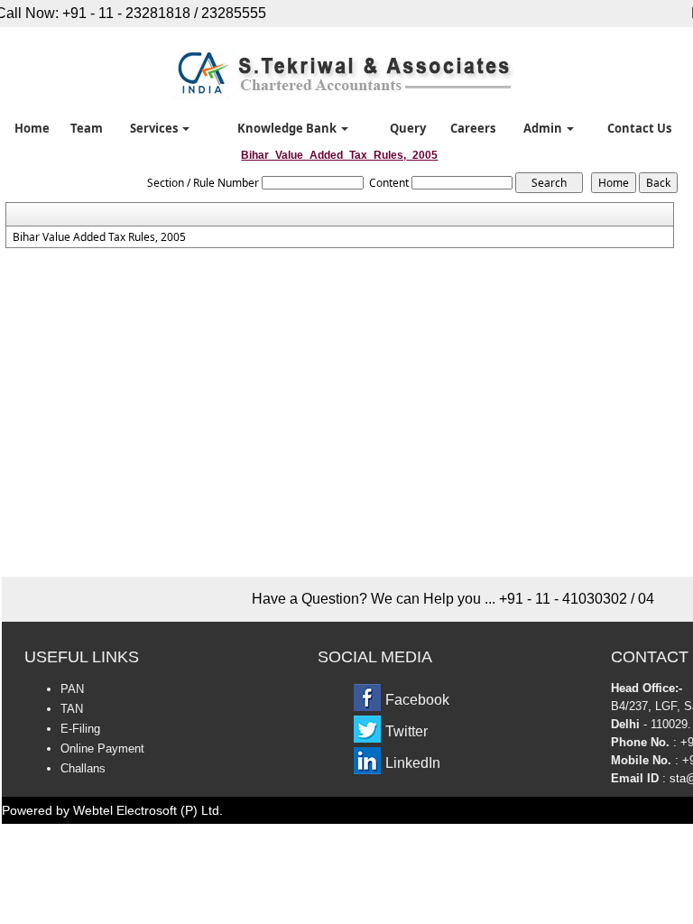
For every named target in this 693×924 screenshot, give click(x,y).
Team (86, 128)
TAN (71, 709)
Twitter (406, 731)
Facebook (417, 699)
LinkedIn (412, 763)
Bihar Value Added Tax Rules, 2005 (99, 237)
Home (32, 128)
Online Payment (102, 748)
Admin (544, 128)
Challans (83, 768)
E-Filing (80, 728)
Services (155, 128)
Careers (472, 128)
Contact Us (639, 128)
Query (408, 128)
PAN (72, 689)
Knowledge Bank (288, 128)
